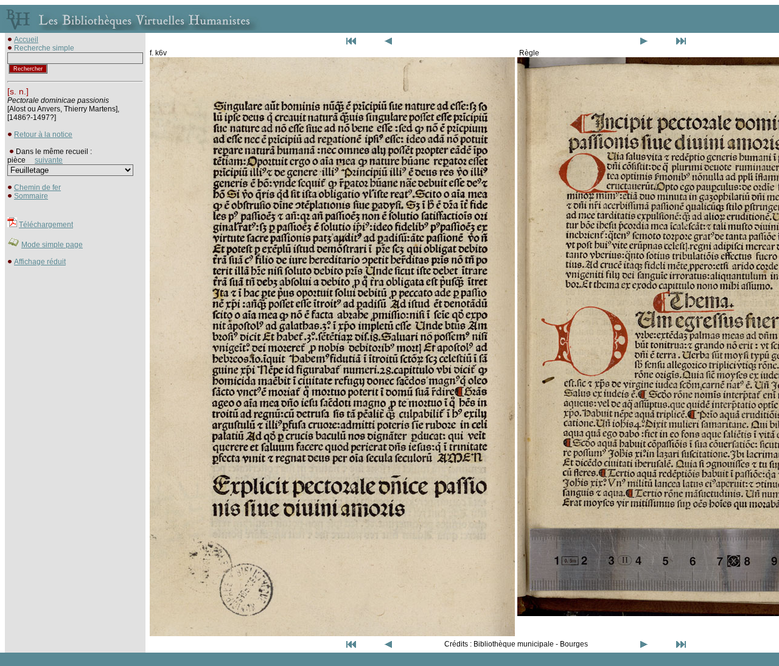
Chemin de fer (37, 187)
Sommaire (31, 196)
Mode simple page (52, 244)
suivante (49, 160)
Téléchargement (46, 224)
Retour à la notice (43, 134)
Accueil (26, 39)
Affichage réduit (40, 262)
